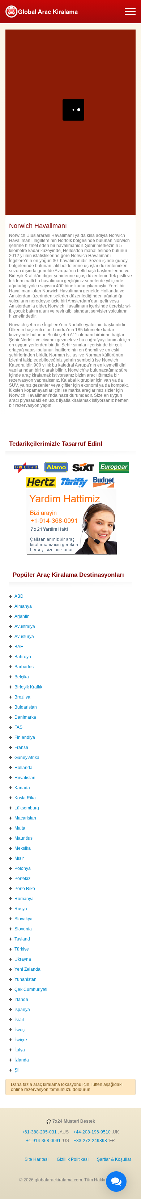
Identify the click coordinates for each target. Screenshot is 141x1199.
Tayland (22, 939)
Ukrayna (22, 959)
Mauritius (23, 838)
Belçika (21, 676)
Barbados (24, 666)
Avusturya (24, 636)
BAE (18, 646)
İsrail (19, 1019)
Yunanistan (25, 979)
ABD (19, 596)
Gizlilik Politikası (73, 1159)
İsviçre (20, 1039)
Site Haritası (36, 1159)
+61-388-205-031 (39, 1132)
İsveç (19, 1029)
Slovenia (23, 928)
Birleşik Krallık (28, 687)
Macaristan (25, 818)
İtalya (19, 1049)
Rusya (20, 908)
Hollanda (23, 767)
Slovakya (23, 918)
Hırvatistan (24, 777)
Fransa (21, 747)
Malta (19, 828)
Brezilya (22, 697)
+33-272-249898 (90, 1140)
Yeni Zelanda (27, 969)
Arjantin (22, 616)
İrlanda (21, 999)
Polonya (22, 868)
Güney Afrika (26, 757)
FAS (18, 727)
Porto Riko (24, 888)
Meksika (22, 848)
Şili (17, 1070)
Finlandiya (24, 737)
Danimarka (25, 717)
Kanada (22, 787)
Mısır (19, 858)
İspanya (22, 1009)
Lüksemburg (26, 807)
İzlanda (21, 1060)
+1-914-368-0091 (43, 1140)
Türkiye (21, 949)
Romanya (24, 898)
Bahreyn (22, 656)
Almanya (23, 606)
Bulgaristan (25, 707)
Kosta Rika (25, 797)
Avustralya (24, 626)
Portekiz (22, 878)
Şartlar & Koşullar (114, 1159)
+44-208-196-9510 (92, 1132)
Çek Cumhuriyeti (30, 989)
